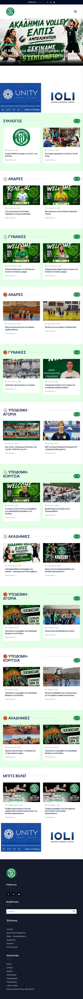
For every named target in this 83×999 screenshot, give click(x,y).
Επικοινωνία (12, 947)
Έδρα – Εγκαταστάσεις (16, 936)
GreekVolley (12, 982)
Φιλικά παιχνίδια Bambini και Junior (59, 631)
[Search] (74, 911)
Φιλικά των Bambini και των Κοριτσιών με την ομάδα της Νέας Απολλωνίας (61, 694)
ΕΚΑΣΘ (9, 971)
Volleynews (11, 975)
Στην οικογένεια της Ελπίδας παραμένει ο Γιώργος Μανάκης (18, 212)
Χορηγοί (10, 943)
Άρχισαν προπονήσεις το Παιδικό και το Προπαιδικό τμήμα (20, 752)
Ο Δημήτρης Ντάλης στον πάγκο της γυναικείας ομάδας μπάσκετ (60, 386)
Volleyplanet (12, 978)
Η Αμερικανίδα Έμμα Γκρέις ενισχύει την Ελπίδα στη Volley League (61, 270)
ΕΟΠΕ (9, 964)
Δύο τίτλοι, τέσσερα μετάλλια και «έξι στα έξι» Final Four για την (21, 448)
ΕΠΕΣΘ (10, 967)
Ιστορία (10, 929)
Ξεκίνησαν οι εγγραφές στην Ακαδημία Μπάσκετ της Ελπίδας (21, 632)
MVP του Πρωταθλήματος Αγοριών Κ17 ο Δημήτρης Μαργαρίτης (61, 448)
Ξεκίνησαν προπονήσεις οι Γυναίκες (38, 55)
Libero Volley (12, 985)
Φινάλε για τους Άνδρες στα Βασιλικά (60, 327)
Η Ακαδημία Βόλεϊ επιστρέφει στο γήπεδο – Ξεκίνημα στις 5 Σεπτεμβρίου (21, 570)
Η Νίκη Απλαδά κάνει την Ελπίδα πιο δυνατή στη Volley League (20, 270)
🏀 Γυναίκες (9, 50)
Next (78, 121)
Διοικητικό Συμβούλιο (16, 932)
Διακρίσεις (11, 940)
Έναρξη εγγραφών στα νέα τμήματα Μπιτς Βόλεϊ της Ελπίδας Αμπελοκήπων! (60, 811)
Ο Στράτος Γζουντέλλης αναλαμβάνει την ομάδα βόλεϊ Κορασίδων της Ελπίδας (21, 511)
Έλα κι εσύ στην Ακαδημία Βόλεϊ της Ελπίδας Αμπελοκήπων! (59, 570)
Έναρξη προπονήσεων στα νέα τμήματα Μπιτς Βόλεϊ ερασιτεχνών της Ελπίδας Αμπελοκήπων (21, 811)
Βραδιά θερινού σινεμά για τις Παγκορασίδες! (57, 510)
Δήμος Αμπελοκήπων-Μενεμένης (21, 989)
